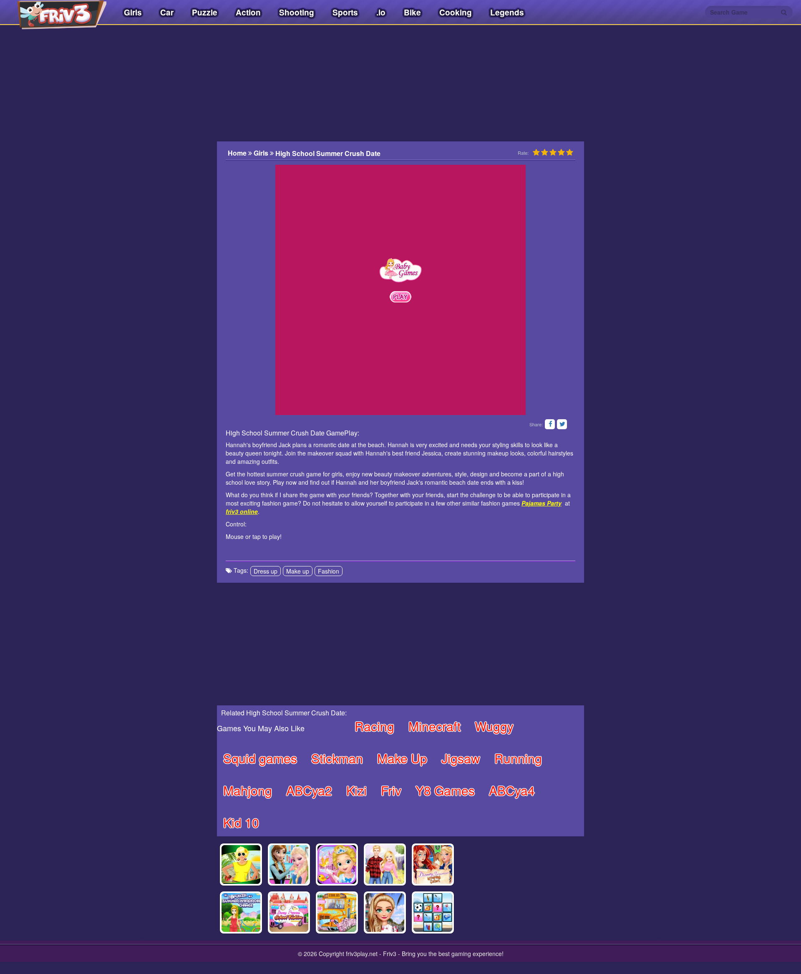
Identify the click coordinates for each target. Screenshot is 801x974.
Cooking (455, 12)
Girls (133, 12)
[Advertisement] (175, 198)
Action (248, 12)
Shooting (296, 12)
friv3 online (242, 511)
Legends (507, 12)
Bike (412, 12)
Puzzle (204, 12)
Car (167, 12)
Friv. (54, 12)
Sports (345, 12)
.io (380, 12)
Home (238, 153)
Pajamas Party (541, 503)
